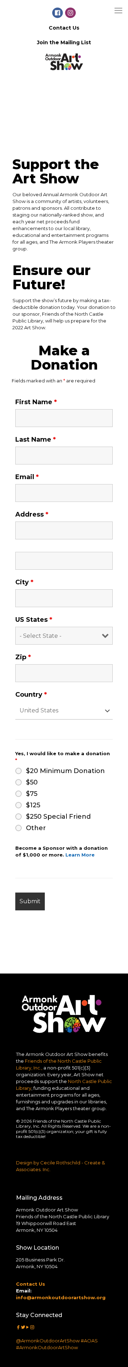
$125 (33, 805)
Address (31, 514)
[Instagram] (32, 1327)
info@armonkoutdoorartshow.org (61, 1297)
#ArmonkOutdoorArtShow (47, 1347)
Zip (23, 657)
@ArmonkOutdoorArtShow (48, 1340)
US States (33, 619)
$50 (32, 782)
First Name (36, 402)
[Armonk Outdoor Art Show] (64, 75)
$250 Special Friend (58, 816)
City (24, 582)
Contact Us (64, 28)
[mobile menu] (118, 11)
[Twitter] (23, 1327)
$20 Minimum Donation (65, 770)
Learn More (80, 855)
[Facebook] (18, 1327)
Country (31, 694)
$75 (31, 793)
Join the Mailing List (64, 42)
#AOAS (89, 1340)
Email (27, 477)
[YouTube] (27, 1327)
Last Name (35, 439)
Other (36, 828)
